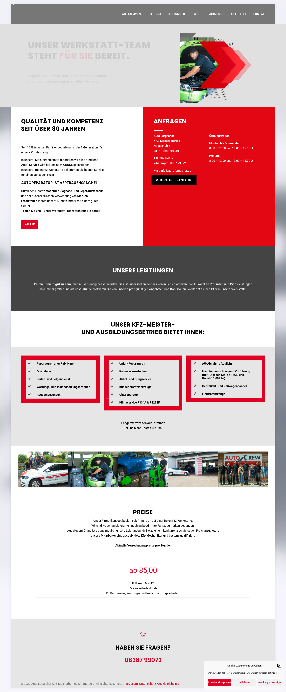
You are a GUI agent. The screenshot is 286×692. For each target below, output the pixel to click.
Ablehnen (244, 682)
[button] (279, 665)
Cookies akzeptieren (219, 682)
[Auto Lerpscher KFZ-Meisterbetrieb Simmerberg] (13, 14)
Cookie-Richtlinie (168, 683)
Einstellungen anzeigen (269, 682)
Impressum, (131, 683)
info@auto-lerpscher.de (176, 170)
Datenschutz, (148, 683)
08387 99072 (164, 158)
